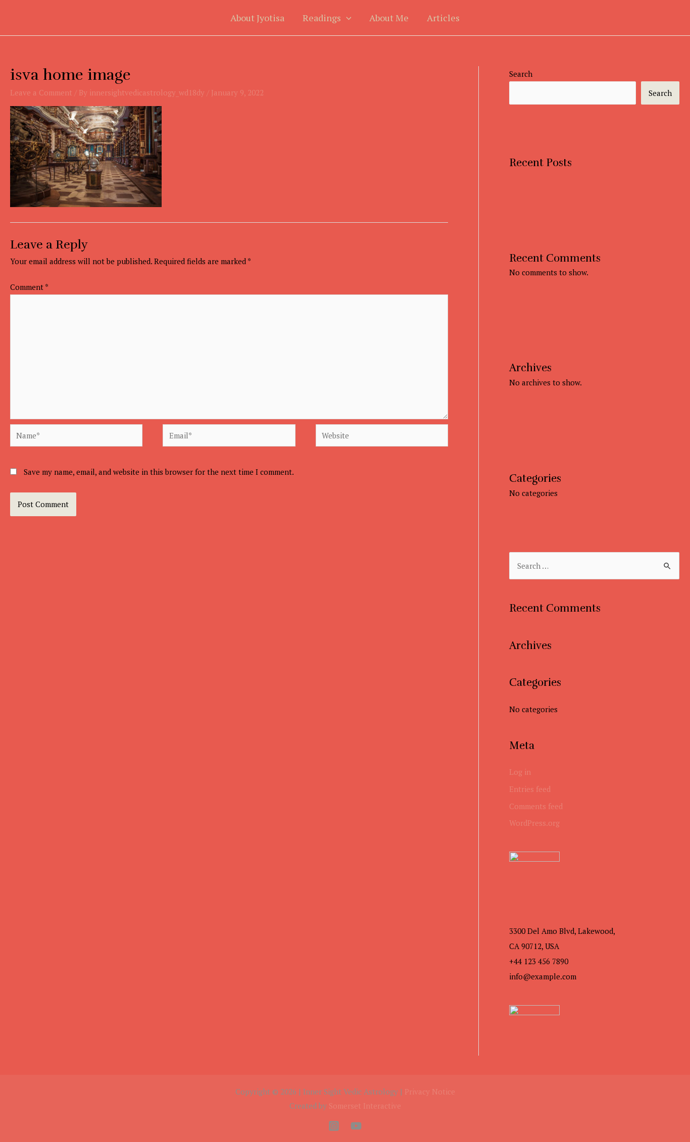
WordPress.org (534, 823)
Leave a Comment (41, 92)
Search (520, 74)
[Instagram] (333, 1125)
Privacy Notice (430, 1091)
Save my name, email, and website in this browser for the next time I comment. (159, 472)
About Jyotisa (257, 18)
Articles (443, 18)
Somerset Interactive (365, 1106)
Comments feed (536, 806)
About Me (389, 18)
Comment (29, 287)
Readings (322, 18)
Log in (520, 772)
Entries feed (530, 789)
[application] (346, 17)
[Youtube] (356, 1125)
